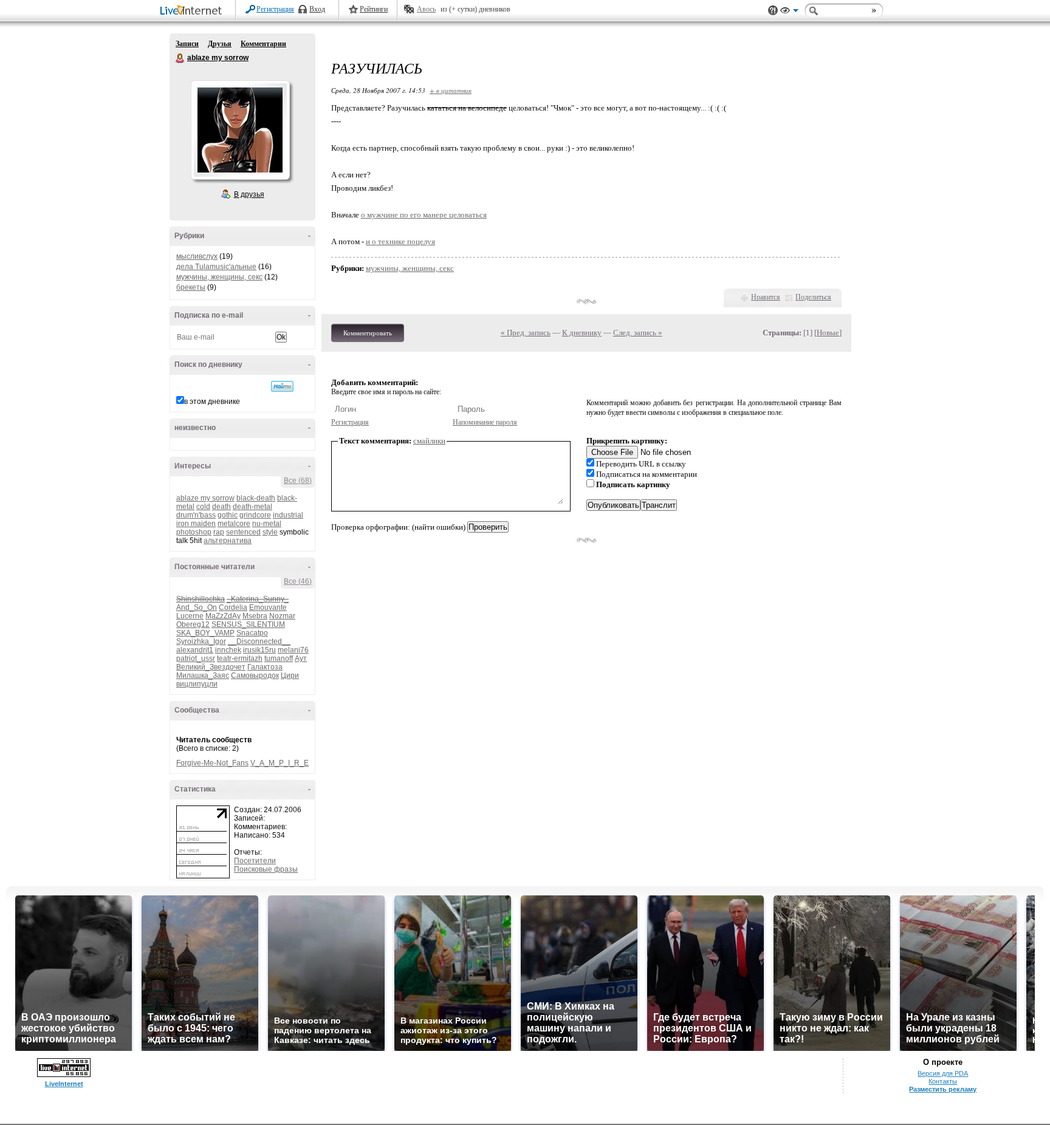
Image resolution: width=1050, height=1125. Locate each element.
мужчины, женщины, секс (219, 277)
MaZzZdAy (223, 616)
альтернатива (228, 540)
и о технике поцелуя (400, 241)
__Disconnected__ (259, 641)
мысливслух (197, 256)
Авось (426, 9)
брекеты (190, 287)
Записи (187, 43)
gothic (228, 515)
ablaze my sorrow (180, 58)
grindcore (255, 515)
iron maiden (196, 523)
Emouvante (268, 607)
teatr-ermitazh (239, 658)
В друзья (249, 194)
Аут (301, 658)
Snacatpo (252, 633)
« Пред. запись (526, 332)
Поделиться (813, 297)
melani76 (293, 650)
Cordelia (233, 607)
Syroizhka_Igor (201, 641)
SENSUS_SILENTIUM (248, 624)
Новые (828, 332)
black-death (255, 498)
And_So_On (196, 607)
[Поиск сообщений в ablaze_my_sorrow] (282, 386)
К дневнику (582, 332)
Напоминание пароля (485, 422)
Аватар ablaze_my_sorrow (240, 130)
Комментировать (367, 333)
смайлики (429, 440)
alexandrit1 (194, 650)
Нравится (765, 297)
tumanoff (278, 658)
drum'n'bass (196, 515)
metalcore (234, 523)
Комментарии (263, 43)
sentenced (243, 532)
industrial (288, 515)
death (221, 506)
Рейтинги (374, 9)
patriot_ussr (195, 658)
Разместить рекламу (942, 1089)
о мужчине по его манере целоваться (424, 214)
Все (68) (298, 480)
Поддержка (773, 10)
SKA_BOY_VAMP (205, 633)
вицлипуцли (197, 684)
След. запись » (637, 332)
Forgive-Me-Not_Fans (212, 763)
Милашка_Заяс (202, 675)
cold (203, 506)
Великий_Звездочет (210, 667)
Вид (789, 12)
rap (218, 532)
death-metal (252, 506)
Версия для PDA (943, 1073)
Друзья (220, 43)
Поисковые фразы (266, 869)
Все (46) (298, 581)
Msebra (254, 616)
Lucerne (190, 616)
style (270, 532)
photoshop (193, 532)
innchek (228, 650)
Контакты (942, 1081)
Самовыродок (255, 675)
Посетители (255, 861)
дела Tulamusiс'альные (216, 266)
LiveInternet (193, 11)
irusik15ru (259, 650)
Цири (290, 675)
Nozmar (282, 616)
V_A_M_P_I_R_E (279, 763)
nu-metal (266, 523)
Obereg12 (193, 624)
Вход (317, 9)
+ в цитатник (451, 90)
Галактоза (265, 667)
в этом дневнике (212, 401)
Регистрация (275, 9)
